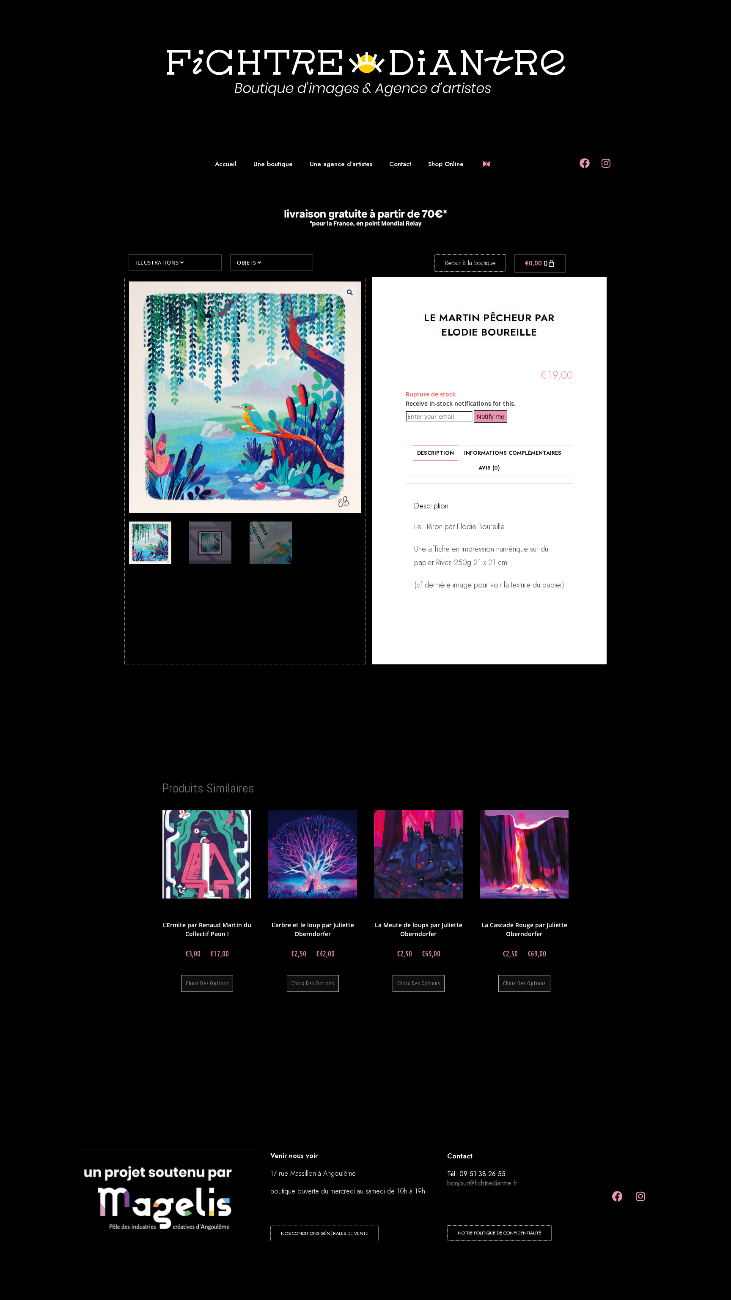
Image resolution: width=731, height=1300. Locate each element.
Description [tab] (435, 453)
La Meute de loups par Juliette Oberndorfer (418, 929)
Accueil (225, 164)
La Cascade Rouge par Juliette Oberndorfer (524, 929)
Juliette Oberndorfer (298, 909)
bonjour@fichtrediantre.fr (482, 1183)
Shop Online (446, 164)
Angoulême (235, 909)
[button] (350, 292)
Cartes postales (230, 914)
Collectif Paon (206, 909)
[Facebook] (617, 1196)
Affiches (204, 914)
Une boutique (273, 164)
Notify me (490, 416)
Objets (247, 262)
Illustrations (157, 262)
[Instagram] (640, 1196)
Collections (177, 909)
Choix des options (207, 983)
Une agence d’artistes (341, 164)
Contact (400, 164)
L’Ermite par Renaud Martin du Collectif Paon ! (207, 929)
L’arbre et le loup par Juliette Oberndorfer (313, 929)
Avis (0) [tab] (489, 468)
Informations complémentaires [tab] (512, 453)
